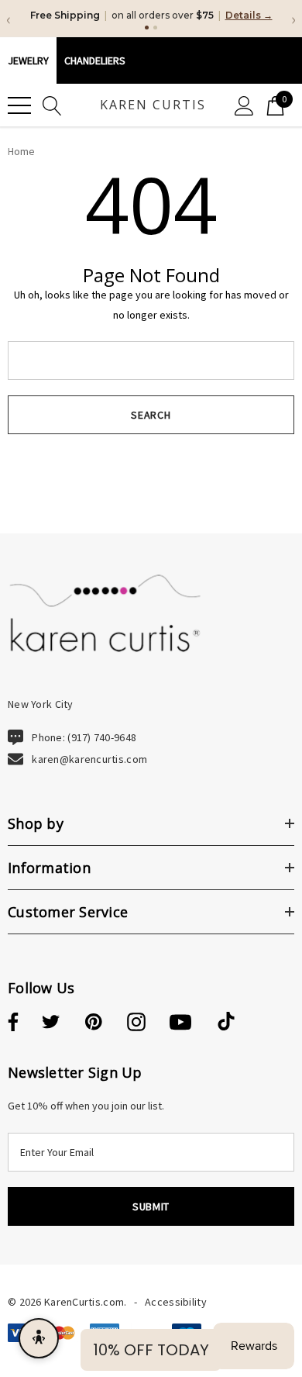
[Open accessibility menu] (39, 1338)
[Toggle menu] (19, 105)
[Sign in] (244, 105)
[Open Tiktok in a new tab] (226, 1023)
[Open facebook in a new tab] (11, 1023)
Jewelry (28, 60)
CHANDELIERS (94, 60)
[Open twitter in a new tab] (51, 1023)
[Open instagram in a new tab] (136, 1023)
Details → (249, 15)
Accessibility (176, 1302)
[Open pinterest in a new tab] (93, 1023)
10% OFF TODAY (151, 1350)
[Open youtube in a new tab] (180, 1023)
